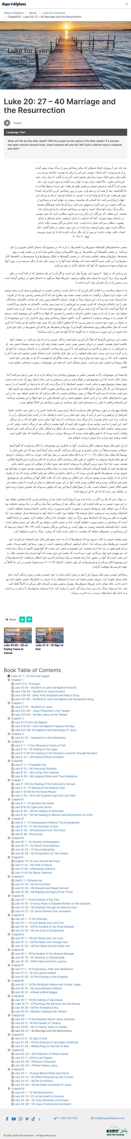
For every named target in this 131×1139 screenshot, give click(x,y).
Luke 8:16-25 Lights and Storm (32, 807)
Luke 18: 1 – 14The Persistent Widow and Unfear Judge (47, 984)
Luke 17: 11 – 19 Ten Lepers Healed (35, 972)
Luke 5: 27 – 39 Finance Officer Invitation (39, 757)
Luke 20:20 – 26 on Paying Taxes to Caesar (40, 1026)
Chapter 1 (17, 679)
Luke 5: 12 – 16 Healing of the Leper (36, 749)
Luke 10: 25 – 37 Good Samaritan (34, 849)
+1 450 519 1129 (67, 1118)
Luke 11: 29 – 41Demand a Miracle (34, 868)
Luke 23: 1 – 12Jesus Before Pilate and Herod (41, 1073)
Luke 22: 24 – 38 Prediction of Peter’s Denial (41, 1053)
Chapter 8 (17, 799)
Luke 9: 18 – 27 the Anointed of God (36, 826)
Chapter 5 (17, 741)
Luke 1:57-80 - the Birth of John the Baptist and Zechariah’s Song (53, 699)
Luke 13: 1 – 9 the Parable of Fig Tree (36, 899)
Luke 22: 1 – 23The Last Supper (33, 1057)
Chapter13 (17, 895)
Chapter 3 (17, 718)
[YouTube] (14, 1119)
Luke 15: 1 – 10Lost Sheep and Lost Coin (38, 938)
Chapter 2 (17, 703)
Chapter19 (17, 996)
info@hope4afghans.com (109, 1118)
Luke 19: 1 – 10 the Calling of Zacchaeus (38, 999)
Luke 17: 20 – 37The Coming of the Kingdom (41, 976)
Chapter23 (17, 1069)
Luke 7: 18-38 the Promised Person (35, 791)
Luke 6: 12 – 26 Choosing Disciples (35, 768)
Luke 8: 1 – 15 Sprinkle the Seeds (34, 803)
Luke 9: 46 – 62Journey (28, 834)
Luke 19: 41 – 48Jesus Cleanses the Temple (40, 1011)
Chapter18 (17, 980)
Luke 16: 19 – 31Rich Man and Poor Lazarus (40, 961)
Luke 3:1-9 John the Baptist (30, 722)
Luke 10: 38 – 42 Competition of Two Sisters (41, 853)
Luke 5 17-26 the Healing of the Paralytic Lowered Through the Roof (55, 753)
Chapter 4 (17, 733)
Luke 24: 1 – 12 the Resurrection (33, 1092)
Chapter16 (17, 949)
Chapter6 (17, 760)
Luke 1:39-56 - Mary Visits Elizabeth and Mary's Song (46, 695)
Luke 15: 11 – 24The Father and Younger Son (41, 942)
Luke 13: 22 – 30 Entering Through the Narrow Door (45, 907)
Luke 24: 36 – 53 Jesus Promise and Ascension (42, 1104)
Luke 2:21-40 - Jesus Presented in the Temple (42, 710)
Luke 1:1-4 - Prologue (27, 683)
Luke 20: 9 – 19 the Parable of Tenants (37, 1023)
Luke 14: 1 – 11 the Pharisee (30, 919)
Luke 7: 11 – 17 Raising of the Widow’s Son (39, 787)
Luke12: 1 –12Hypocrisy (28, 880)
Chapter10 (17, 838)
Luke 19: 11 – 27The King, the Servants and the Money (47, 1003)
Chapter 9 (17, 818)
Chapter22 (17, 1050)
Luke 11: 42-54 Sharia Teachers (33, 872)
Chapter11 (17, 857)
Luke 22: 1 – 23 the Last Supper (30, 676)
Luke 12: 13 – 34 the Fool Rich (32, 884)
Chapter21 (17, 1034)
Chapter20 (17, 1015)
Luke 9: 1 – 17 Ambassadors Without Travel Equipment (47, 822)
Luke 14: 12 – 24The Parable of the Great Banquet (44, 926)
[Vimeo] (27, 1119)
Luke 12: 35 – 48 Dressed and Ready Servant (41, 888)
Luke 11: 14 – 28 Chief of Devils (33, 865)
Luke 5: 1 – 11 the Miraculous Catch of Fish (40, 745)
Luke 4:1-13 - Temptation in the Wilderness (40, 737)
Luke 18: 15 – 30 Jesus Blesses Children (38, 988)
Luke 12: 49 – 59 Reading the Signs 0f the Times (43, 892)
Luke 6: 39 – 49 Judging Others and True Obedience (45, 776)
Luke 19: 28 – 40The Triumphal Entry (36, 1007)
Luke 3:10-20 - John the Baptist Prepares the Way (44, 726)
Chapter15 (17, 934)
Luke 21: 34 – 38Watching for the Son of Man (41, 1046)
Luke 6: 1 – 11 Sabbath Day (30, 764)
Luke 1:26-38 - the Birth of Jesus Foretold (39, 691)
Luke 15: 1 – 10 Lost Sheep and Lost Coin (39, 922)
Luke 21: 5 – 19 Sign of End (30, 1038)
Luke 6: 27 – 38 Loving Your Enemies (36, 772)
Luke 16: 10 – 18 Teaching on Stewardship (39, 957)
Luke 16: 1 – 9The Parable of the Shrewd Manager (44, 953)
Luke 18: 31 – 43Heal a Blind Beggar (36, 992)
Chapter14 (17, 915)
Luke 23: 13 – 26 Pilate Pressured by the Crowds (43, 1077)
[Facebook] (7, 1119)
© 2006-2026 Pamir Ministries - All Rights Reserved (30, 1135)
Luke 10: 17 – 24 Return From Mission (36, 845)
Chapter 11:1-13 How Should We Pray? (37, 861)
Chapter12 (17, 876)
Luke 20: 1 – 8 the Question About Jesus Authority (44, 1019)
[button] (127, 4)
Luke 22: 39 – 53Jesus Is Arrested (34, 1061)
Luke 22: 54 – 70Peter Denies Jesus (36, 1065)
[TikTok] (33, 1119)
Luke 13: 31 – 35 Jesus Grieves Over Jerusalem (42, 911)
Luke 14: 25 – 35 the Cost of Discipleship (39, 930)
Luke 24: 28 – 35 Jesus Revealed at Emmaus (41, 1100)
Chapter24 (17, 1088)
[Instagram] (20, 1119)
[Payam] (13, 126)
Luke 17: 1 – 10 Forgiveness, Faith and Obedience (43, 969)
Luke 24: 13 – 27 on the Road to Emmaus (39, 1096)
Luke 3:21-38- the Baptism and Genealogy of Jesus (45, 730)
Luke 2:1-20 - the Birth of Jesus (33, 706)
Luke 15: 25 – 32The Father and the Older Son (42, 946)
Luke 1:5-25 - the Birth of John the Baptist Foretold (45, 687)
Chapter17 (17, 965)
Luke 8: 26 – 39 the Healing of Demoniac (39, 811)
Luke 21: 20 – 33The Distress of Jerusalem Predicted (46, 1042)
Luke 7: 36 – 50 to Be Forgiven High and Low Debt (44, 795)
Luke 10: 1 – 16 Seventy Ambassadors (36, 841)
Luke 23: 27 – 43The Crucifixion (33, 1080)
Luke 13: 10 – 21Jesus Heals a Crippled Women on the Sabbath (52, 903)
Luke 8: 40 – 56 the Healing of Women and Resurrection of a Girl (53, 814)
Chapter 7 (17, 780)
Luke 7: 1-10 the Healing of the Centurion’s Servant (44, 784)
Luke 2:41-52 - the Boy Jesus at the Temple (40, 714)
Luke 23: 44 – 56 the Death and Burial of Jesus (42, 1084)
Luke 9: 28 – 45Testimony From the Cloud (39, 830)
